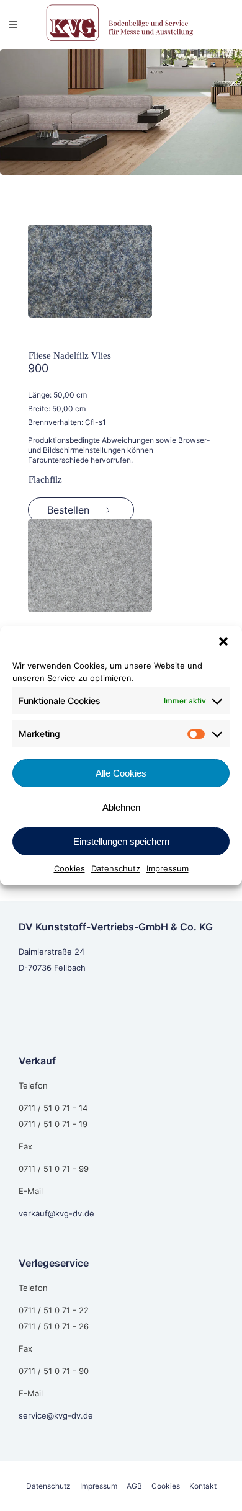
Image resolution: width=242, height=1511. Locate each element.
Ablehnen (121, 807)
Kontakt (203, 1486)
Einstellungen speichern (121, 841)
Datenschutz (115, 868)
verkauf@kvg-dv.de (56, 1213)
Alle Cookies (121, 773)
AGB (134, 1486)
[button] (223, 641)
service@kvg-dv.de (56, 1415)
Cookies (69, 868)
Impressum (167, 868)
